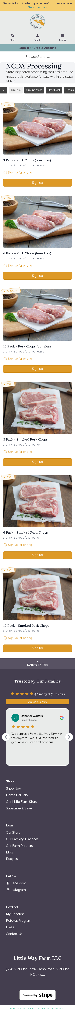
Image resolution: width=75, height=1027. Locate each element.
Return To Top (37, 665)
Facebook (18, 883)
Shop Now (14, 788)
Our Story (13, 832)
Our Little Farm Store (21, 802)
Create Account (44, 47)
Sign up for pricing (20, 172)
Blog (9, 852)
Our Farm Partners (19, 846)
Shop (12, 40)
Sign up (37, 183)
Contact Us (14, 934)
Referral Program (18, 921)
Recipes (12, 859)
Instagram (18, 890)
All (3, 89)
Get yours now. (37, 7)
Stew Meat (54, 89)
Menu (62, 40)
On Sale (16, 89)
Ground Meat (34, 89)
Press (10, 927)
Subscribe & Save (19, 808)
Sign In (37, 40)
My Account (15, 914)
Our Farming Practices (22, 839)
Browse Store (35, 57)
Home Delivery (17, 795)
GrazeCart (59, 1008)
